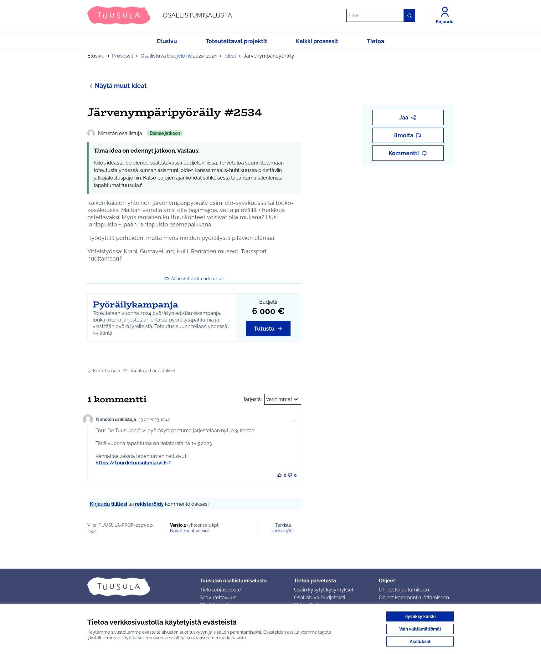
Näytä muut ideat (121, 85)
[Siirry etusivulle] (138, 586)
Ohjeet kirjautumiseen (404, 590)
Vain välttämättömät (420, 628)
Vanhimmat (279, 399)
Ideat (230, 56)
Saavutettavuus (218, 598)
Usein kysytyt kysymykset (323, 590)
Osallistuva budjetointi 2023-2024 (179, 56)
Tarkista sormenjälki (283, 528)
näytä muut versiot (189, 530)
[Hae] (409, 15)
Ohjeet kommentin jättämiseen (414, 598)
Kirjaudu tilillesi (108, 504)
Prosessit (122, 56)
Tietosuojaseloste (220, 590)
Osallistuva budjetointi (319, 598)
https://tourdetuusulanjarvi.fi (133, 463)
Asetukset (420, 641)
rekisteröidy (149, 504)
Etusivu (96, 56)
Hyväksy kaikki (420, 616)
